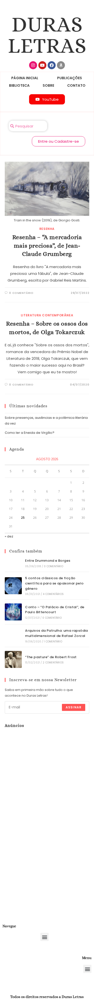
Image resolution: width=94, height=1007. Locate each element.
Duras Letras (47, 35)
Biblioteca (19, 85)
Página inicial (24, 77)
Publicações (69, 77)
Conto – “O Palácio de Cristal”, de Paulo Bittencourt (54, 610)
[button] (44, 937)
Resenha (47, 229)
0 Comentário (53, 566)
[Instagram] (33, 65)
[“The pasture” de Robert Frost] (13, 659)
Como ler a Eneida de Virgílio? (29, 432)
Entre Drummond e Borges (47, 560)
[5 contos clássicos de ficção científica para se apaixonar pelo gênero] (13, 585)
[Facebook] (52, 65)
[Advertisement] (36, 813)
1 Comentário (53, 641)
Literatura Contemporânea (47, 315)
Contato (76, 85)
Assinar (73, 707)
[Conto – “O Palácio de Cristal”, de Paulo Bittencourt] (13, 611)
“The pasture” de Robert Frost (51, 657)
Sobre (48, 85)
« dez (9, 536)
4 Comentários (53, 594)
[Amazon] (61, 65)
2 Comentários (53, 662)
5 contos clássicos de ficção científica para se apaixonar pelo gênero (54, 583)
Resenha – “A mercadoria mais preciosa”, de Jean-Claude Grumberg (47, 245)
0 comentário (21, 293)
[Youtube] (42, 65)
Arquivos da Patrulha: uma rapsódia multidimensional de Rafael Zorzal (56, 633)
